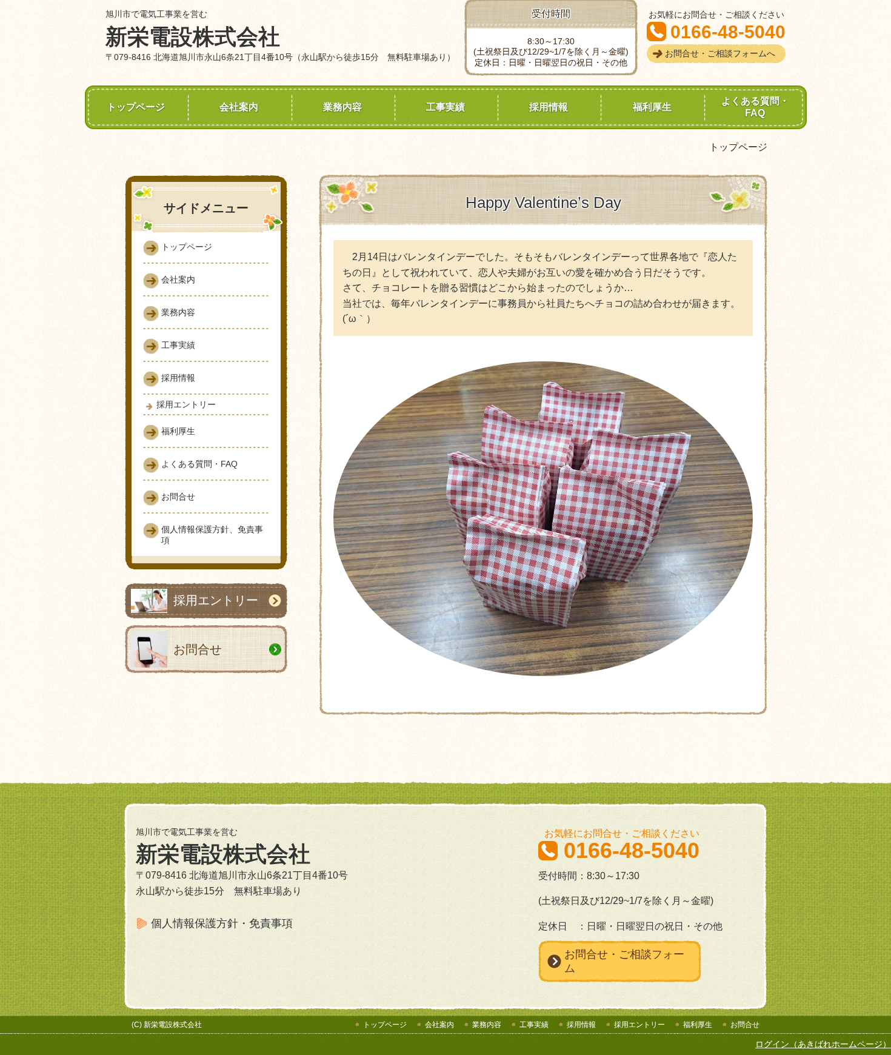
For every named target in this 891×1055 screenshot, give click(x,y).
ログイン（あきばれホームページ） (823, 1044)
